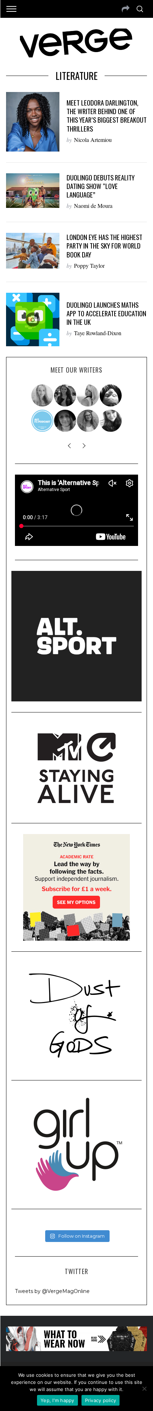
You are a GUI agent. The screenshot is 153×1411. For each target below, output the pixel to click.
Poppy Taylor (89, 265)
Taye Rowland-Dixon (97, 333)
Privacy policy (100, 1400)
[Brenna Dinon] (111, 421)
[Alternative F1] (42, 421)
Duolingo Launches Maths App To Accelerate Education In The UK (106, 313)
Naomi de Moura (93, 205)
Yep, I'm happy (57, 1400)
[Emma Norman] (42, 395)
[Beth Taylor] (88, 395)
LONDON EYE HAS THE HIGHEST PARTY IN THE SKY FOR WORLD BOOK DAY (104, 245)
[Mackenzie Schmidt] (65, 395)
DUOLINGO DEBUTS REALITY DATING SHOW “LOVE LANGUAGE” (100, 186)
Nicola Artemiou (93, 139)
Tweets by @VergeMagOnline (52, 1291)
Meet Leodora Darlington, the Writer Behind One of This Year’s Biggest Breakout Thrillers (107, 115)
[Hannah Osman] (88, 421)
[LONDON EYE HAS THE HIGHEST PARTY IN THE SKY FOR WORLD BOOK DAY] (32, 251)
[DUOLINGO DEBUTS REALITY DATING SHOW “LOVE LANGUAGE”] (32, 190)
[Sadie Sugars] (65, 421)
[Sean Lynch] (111, 395)
